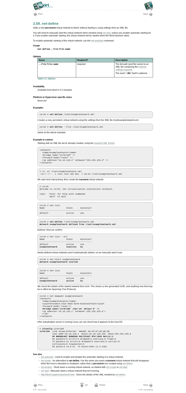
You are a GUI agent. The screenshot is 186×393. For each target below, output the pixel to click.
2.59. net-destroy (146, 387)
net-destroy (46, 367)
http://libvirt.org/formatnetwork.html (57, 374)
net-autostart (97, 40)
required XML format (104, 143)
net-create (46, 360)
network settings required (131, 68)
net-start (107, 33)
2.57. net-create (39, 387)
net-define (128, 363)
